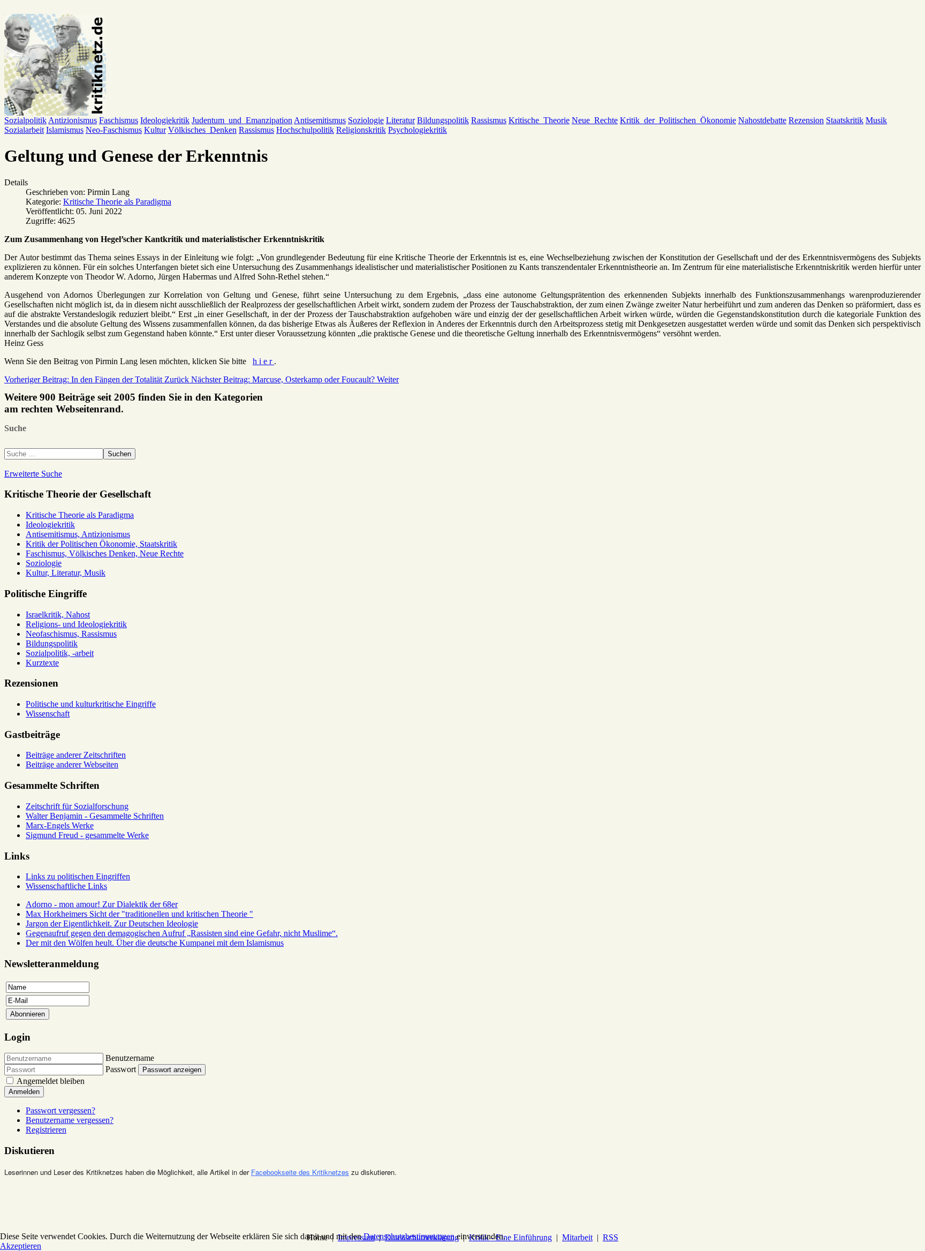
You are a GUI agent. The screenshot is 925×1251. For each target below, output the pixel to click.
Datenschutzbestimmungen (408, 1236)
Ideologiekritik (164, 120)
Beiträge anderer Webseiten (72, 764)
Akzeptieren (20, 1245)
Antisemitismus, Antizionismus (78, 534)
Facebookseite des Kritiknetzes (300, 1172)
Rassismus (488, 120)
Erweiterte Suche (33, 473)
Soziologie (366, 120)
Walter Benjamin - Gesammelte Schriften (95, 815)
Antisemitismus (320, 120)
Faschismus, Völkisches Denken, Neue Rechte (105, 553)
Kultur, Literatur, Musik (65, 572)
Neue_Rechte (595, 120)
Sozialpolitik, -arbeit (60, 653)
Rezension (806, 120)
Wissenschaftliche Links (66, 886)
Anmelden (24, 1092)
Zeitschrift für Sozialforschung (77, 806)
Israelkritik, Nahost (58, 614)
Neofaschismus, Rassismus (71, 633)
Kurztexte (42, 662)
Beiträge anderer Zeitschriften (76, 754)
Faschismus (118, 120)
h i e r (263, 361)
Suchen (119, 454)
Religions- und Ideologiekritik (76, 624)
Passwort (120, 1069)
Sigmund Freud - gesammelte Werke (87, 835)
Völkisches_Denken (202, 129)
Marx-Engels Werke (60, 825)
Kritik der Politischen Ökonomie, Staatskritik (101, 543)
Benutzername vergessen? (69, 1120)
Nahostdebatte (762, 120)
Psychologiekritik (417, 129)
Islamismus (65, 129)
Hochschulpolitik (305, 129)
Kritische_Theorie (539, 120)
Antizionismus (72, 120)
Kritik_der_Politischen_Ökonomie (678, 120)
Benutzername (129, 1057)
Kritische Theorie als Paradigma (117, 201)
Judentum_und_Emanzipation (242, 120)
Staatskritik (844, 120)
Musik (876, 120)
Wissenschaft (48, 713)
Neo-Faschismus (114, 129)
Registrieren (46, 1129)
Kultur (155, 129)
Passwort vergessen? (60, 1110)
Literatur (400, 120)
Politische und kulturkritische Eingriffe (91, 704)
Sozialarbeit (24, 129)
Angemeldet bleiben (51, 1081)
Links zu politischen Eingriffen (78, 876)
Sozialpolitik (25, 120)
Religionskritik (361, 129)
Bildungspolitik (443, 120)
